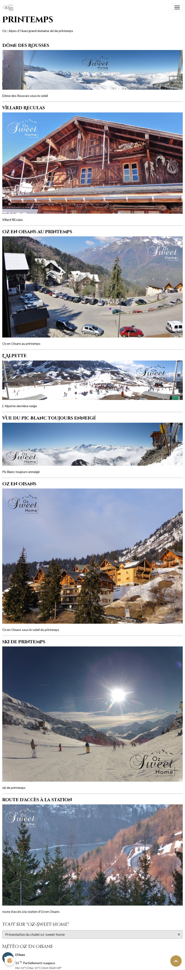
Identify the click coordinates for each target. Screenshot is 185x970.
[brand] (9, 7)
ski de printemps (23, 642)
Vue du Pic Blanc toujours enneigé (49, 418)
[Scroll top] (176, 961)
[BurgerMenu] (177, 7)
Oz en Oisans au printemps (37, 232)
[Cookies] (10, 961)
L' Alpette (14, 356)
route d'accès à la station (37, 800)
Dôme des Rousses (25, 45)
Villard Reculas (23, 108)
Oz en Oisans (19, 484)
